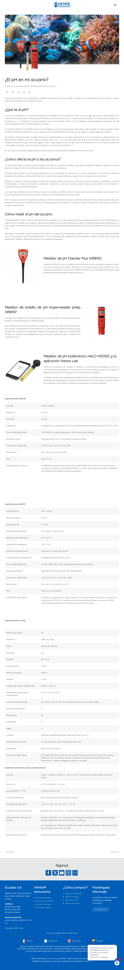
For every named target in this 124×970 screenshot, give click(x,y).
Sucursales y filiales (43, 907)
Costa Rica (76, 941)
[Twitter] (55, 873)
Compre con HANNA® (73, 893)
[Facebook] (48, 873)
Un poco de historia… (44, 898)
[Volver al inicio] (62, 5)
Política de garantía (72, 903)
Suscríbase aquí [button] (100, 909)
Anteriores (10, 852)
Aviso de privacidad (43, 904)
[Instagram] (68, 873)
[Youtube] (61, 873)
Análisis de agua (48, 86)
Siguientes (114, 852)
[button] (115, 5)
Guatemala (52, 941)
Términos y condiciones (45, 901)
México (29, 941)
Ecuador (99, 941)
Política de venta (71, 900)
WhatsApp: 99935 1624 (14, 928)
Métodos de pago (72, 897)
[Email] (75, 873)
